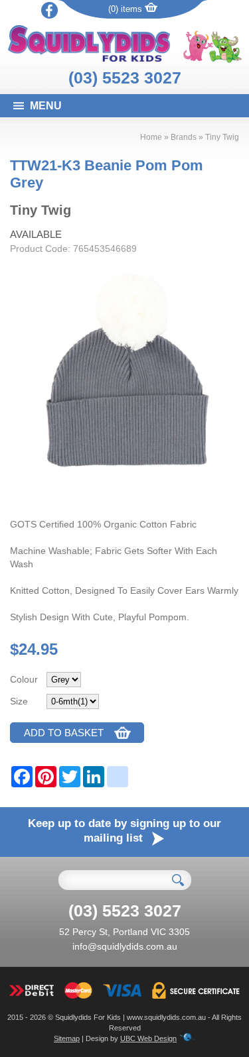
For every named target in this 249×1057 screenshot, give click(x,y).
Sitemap (67, 1038)
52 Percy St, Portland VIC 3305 (124, 931)
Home (151, 137)
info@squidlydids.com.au (124, 946)
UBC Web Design (148, 1038)
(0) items (126, 9)
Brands (184, 137)
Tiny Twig (222, 137)
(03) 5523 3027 (124, 77)
